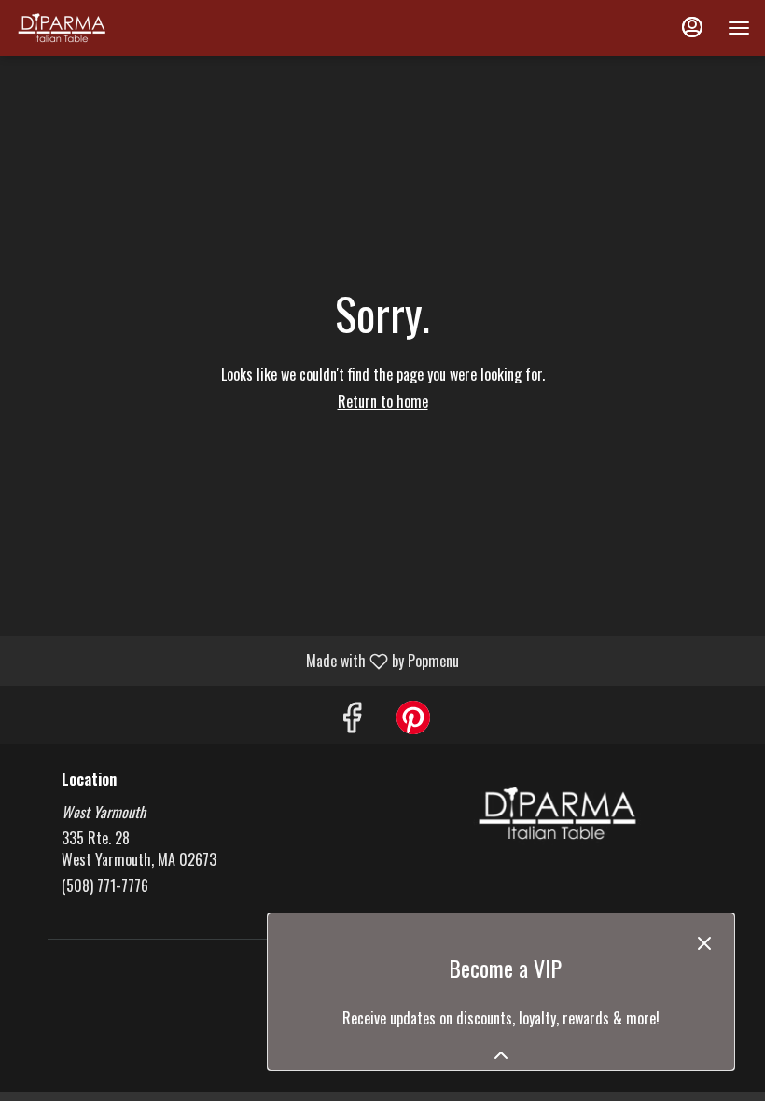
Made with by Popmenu (236, 660)
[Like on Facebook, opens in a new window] (352, 719)
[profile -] (692, 27)
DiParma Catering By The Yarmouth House (556, 814)
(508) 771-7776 (105, 886)
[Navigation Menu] (738, 28)
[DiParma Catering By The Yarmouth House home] (99, 28)
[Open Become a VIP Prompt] (501, 1055)
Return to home (383, 401)
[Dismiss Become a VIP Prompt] (704, 943)
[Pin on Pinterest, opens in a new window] (413, 719)
